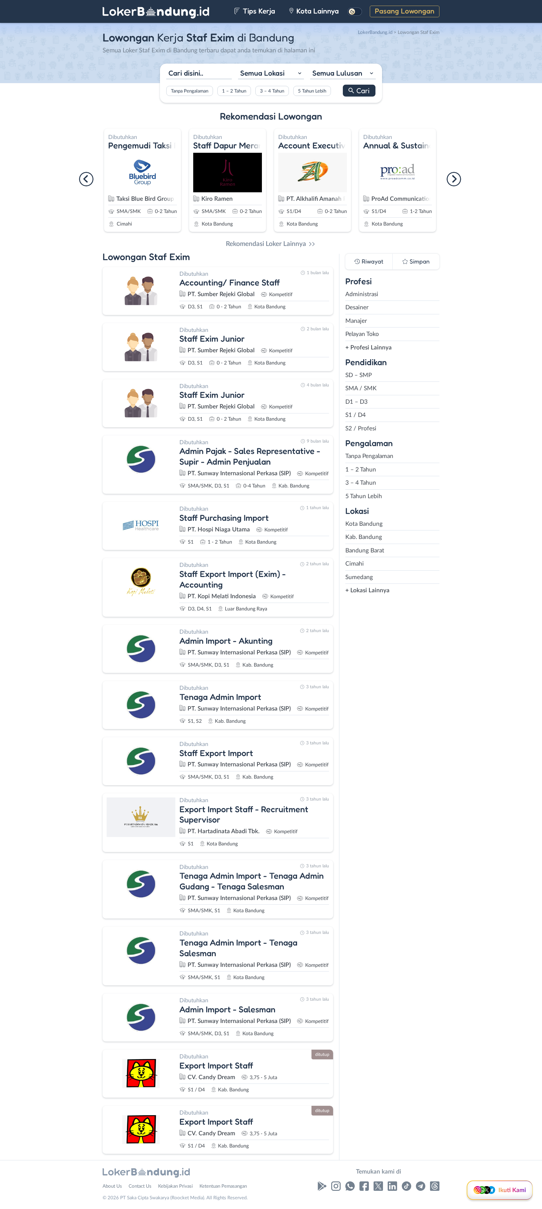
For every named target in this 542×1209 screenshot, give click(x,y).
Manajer (356, 321)
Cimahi (354, 564)
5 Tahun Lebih (312, 91)
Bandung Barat (364, 551)
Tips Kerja (258, 11)
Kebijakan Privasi (175, 1186)
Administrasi (361, 294)
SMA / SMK (361, 388)
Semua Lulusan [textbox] (337, 72)
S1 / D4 (355, 415)
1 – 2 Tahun (234, 91)
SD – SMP (358, 375)
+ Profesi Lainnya (368, 348)
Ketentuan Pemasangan (223, 1186)
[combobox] (271, 73)
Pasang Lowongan (404, 11)
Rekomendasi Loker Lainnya (266, 244)
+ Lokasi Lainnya (367, 591)
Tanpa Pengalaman (189, 91)
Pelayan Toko (362, 334)
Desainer (357, 308)
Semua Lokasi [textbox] (262, 72)
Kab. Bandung (363, 537)
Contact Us (140, 1186)
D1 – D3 (356, 402)
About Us (112, 1186)
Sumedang (359, 577)
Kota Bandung (364, 524)
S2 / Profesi (360, 429)
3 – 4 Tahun (272, 91)
